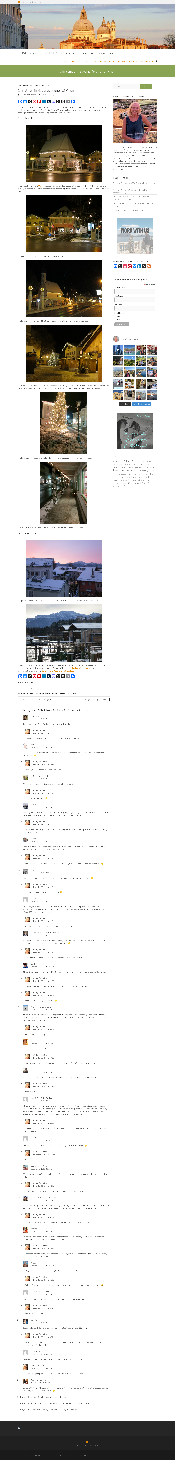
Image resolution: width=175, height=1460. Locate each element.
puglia (148, 477)
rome (122, 480)
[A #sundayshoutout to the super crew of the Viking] (118, 384)
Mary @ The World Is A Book (42, 1007)
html (118, 316)
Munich (41, 186)
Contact (88, 61)
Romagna (116, 480)
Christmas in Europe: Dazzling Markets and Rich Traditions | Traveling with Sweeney (61, 1403)
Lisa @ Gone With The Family (43, 1098)
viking (136, 483)
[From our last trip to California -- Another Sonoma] (141, 361)
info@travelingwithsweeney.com (31, 2)
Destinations (100, 61)
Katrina (34, 744)
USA (129, 483)
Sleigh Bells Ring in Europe (96, 699)
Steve (33, 804)
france (134, 470)
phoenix (135, 477)
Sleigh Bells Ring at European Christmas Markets (47, 1397)
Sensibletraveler (37, 1351)
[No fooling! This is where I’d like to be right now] (141, 372)
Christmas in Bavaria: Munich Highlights (36, 699)
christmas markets (50, 693)
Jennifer (34, 1320)
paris (130, 477)
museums (146, 474)
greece (149, 471)
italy (135, 473)
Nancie (34, 1137)
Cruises (129, 467)
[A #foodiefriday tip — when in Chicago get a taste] (141, 350)
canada (127, 464)
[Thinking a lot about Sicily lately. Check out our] (118, 372)
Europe (36, 85)
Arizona (116, 461)
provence (142, 477)
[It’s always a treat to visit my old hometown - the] (152, 350)
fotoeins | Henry (37, 870)
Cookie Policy (147, 61)
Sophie (34, 1041)
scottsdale (140, 480)
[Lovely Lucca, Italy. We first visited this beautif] (141, 384)
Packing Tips (133, 61)
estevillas (152, 467)
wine (125, 486)
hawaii (118, 474)
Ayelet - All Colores (38, 1380)
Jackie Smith (36, 1069)
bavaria (24, 693)
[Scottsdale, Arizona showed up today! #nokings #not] (152, 372)
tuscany (115, 483)
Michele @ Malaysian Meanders (44, 1197)
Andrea (34, 1228)
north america (122, 477)
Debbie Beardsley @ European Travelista (47, 932)
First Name (118, 296)
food (127, 470)
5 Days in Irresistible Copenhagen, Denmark (131, 210)
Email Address (120, 287)
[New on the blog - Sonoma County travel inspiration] (129, 361)
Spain (147, 480)
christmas (34, 693)
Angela (33, 1263)
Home (66, 61)
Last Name (118, 304)
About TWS (76, 61)
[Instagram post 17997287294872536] (129, 395)
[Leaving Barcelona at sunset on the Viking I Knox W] (152, 395)
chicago (133, 464)
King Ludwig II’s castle (80, 668)
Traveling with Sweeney (37, 53)
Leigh (33, 964)
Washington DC (117, 486)
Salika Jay (35, 716)
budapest (149, 461)
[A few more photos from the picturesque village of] (118, 395)
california (118, 464)
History (123, 474)
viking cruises (146, 483)
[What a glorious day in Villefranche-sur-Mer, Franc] (152, 384)
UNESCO (122, 483)
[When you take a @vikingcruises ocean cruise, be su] (129, 384)
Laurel (33, 898)
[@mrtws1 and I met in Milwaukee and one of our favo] (118, 361)
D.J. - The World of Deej (40, 776)
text (118, 319)
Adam (33, 838)
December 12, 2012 (49, 94)
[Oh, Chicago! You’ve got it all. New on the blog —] (118, 350)
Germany (45, 85)
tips (151, 480)
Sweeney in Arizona (117, 61)
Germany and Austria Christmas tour (57, 671)
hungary (129, 474)
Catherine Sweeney (28, 94)
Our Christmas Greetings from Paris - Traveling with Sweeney (52, 1409)
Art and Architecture (134, 461)
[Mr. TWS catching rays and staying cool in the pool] (129, 350)
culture (146, 467)
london (141, 474)
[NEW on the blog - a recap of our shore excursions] (129, 372)
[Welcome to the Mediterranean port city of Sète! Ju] (141, 395)
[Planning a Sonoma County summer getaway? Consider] (152, 361)
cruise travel (138, 467)
